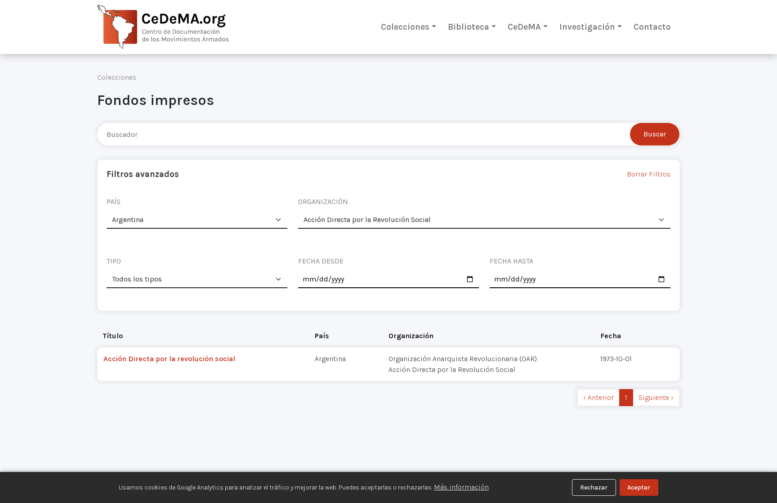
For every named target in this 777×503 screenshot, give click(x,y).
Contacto (652, 27)
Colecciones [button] (405, 27)
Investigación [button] (587, 27)
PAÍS (114, 201)
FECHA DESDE (321, 261)
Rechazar (593, 487)
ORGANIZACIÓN (323, 201)
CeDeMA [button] (524, 27)
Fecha (610, 335)
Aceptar (638, 487)
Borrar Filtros (648, 174)
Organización (410, 335)
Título (113, 335)
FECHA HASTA (511, 261)
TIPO (114, 261)
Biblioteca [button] (468, 27)
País (322, 335)
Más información (461, 487)
